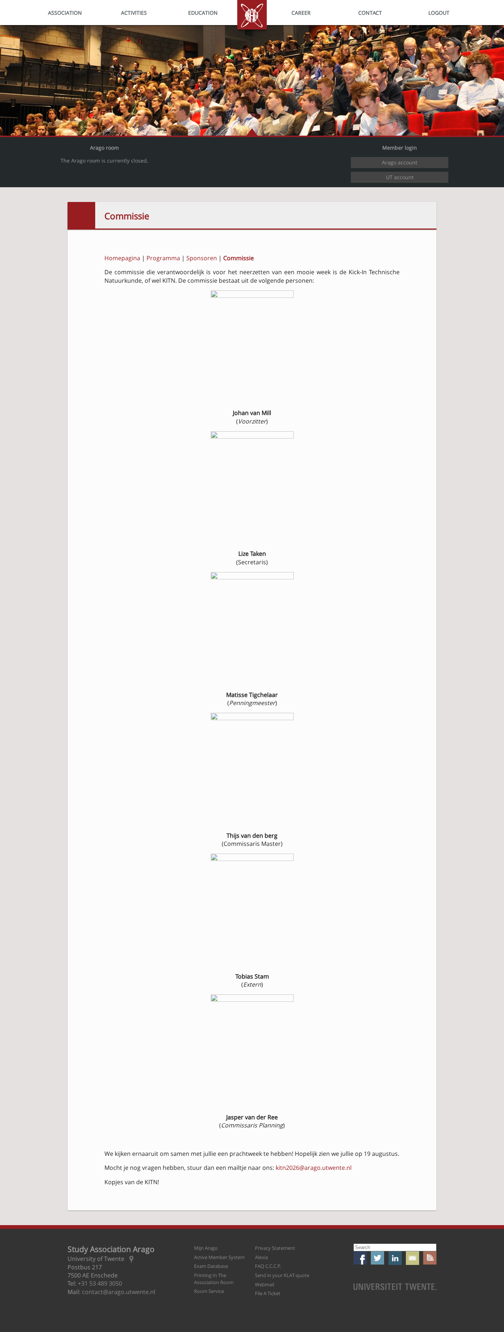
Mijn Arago (206, 1248)
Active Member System (219, 1257)
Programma (163, 258)
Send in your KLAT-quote (282, 1275)
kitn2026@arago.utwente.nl (314, 1168)
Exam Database (211, 1266)
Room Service (209, 1291)
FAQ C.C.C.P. (268, 1266)
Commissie (126, 216)
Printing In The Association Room (214, 1279)
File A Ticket (267, 1293)
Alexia (261, 1257)
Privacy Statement (275, 1248)
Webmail (264, 1284)
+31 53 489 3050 (100, 1283)
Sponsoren (201, 258)
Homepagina (122, 258)
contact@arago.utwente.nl (118, 1292)
